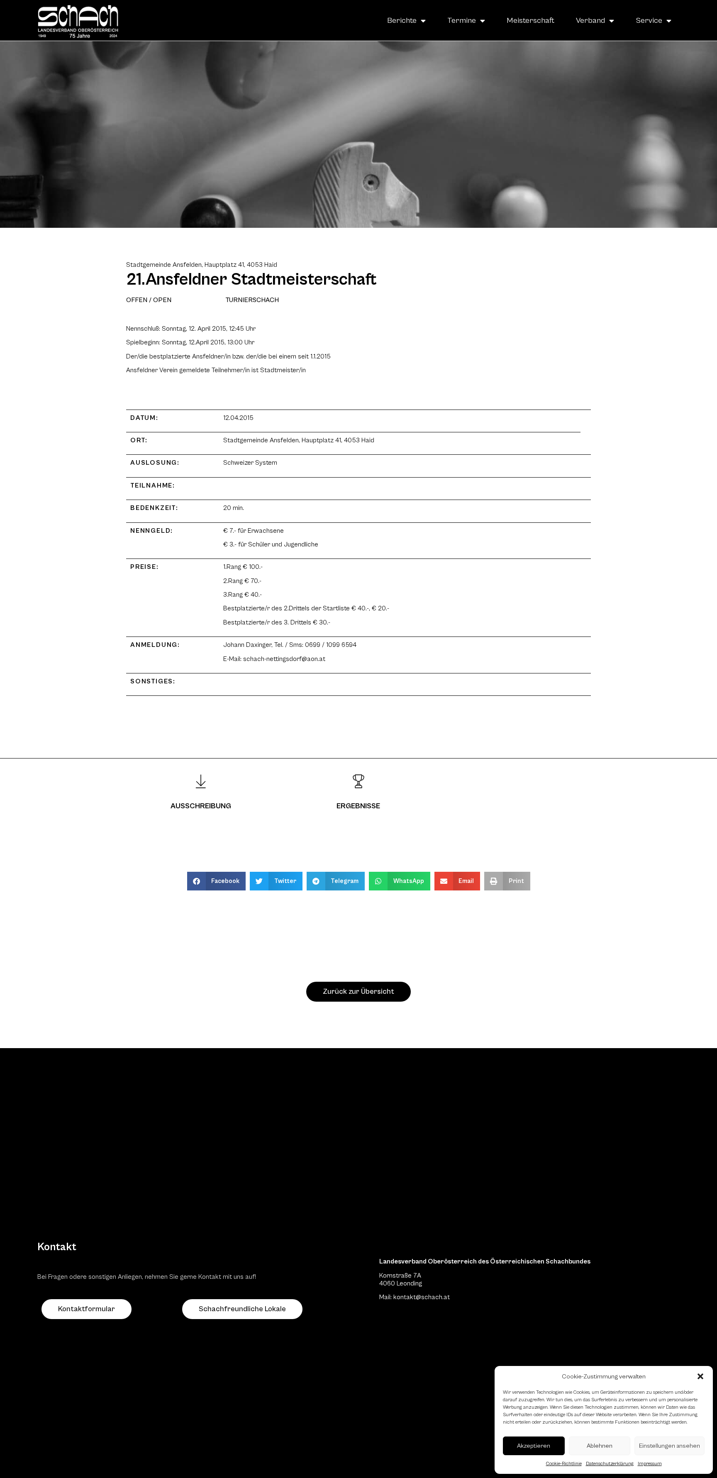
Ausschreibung (201, 806)
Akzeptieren (533, 1445)
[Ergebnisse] (358, 781)
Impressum (650, 1463)
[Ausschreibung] (200, 781)
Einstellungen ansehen (669, 1445)
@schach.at (433, 1297)
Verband (590, 20)
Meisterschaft (530, 20)
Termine (461, 20)
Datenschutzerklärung (610, 1463)
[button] (700, 1376)
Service (649, 20)
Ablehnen (599, 1445)
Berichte (402, 20)
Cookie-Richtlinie (564, 1463)
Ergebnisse (358, 806)
